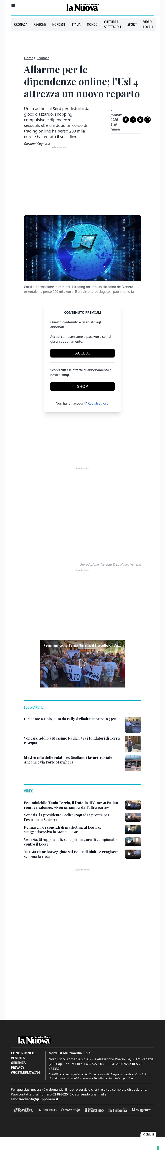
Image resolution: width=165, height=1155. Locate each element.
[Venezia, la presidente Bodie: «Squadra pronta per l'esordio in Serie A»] (133, 817)
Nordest (59, 24)
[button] (82, 663)
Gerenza (18, 1062)
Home (28, 58)
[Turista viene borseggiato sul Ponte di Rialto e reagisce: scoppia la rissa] (133, 854)
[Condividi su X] (140, 119)
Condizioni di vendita (23, 1055)
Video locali (148, 24)
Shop (82, 386)
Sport (132, 24)
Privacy (17, 1067)
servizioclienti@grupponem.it (34, 1099)
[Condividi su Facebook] (126, 119)
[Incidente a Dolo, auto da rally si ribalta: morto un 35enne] (133, 725)
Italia (76, 24)
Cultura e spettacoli (112, 24)
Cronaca (20, 24)
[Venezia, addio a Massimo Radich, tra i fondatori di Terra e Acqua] (133, 744)
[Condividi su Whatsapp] (147, 119)
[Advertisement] (82, 41)
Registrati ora (98, 403)
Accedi (82, 353)
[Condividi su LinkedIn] (133, 119)
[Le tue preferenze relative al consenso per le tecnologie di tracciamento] (158, 1148)
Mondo (92, 24)
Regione (40, 24)
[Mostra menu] (13, 5)
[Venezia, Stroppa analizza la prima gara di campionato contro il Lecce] (133, 841)
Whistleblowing (26, 1072)
